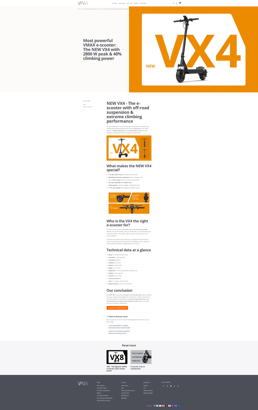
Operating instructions (128, 390)
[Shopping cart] (179, 3)
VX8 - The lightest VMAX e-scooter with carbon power (117, 368)
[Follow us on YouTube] (171, 386)
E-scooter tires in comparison (138, 367)
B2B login (124, 398)
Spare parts (122, 3)
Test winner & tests (102, 395)
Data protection (148, 390)
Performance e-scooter (103, 400)
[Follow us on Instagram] (167, 386)
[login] (176, 3)
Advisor (99, 393)
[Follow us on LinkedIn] (178, 386)
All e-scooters (101, 385)
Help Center (124, 385)
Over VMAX (143, 3)
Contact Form (125, 393)
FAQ (122, 388)
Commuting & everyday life (104, 398)
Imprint (145, 385)
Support (136, 3)
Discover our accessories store (117, 333)
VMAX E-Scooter (87, 106)
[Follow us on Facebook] (163, 386)
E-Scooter (114, 3)
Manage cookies (148, 393)
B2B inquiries (125, 395)
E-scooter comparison (103, 390)
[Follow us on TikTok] (174, 386)
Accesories (129, 3)
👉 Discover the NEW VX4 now (117, 308)
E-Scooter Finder (101, 388)
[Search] (173, 3)
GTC (144, 388)
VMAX (79, 9)
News (83, 9)
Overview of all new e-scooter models (119, 327)
